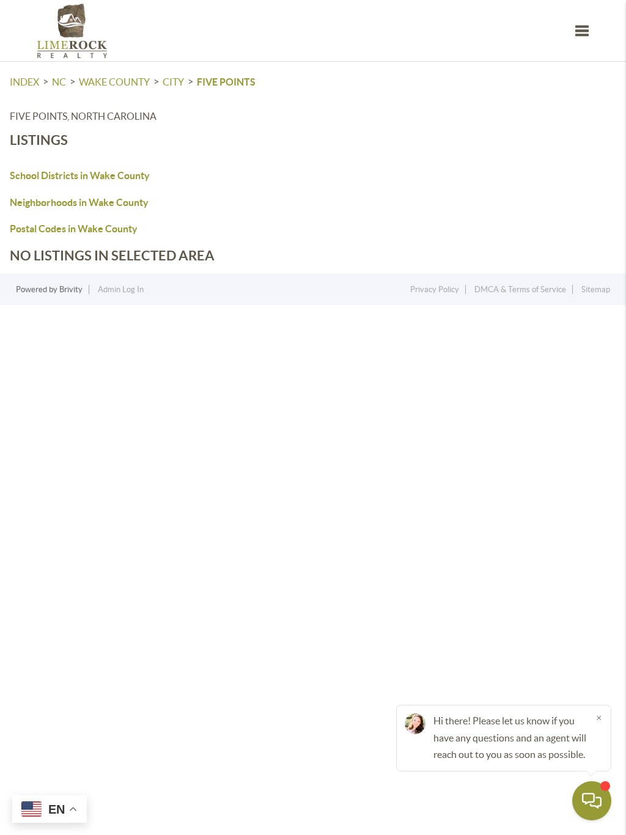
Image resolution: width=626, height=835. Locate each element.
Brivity (71, 289)
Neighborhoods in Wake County (79, 202)
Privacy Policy (434, 289)
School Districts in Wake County (80, 175)
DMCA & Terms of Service (520, 289)
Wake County (114, 81)
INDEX (24, 81)
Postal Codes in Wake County (74, 228)
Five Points (226, 81)
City (173, 81)
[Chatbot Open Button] (591, 800)
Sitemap (595, 289)
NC (59, 81)
